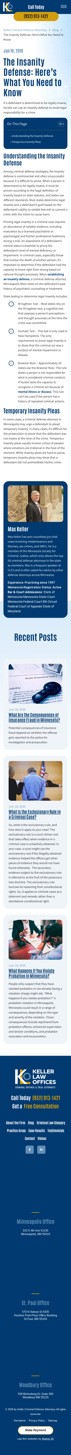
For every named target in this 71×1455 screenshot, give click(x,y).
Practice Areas (16, 1130)
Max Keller (18, 528)
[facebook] (30, 1150)
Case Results (36, 1130)
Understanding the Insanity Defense (32, 136)
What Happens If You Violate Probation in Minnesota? (31, 973)
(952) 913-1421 (36, 16)
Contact (30, 1138)
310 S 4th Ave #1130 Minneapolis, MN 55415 (35, 1232)
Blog (56, 30)
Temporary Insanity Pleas (26, 142)
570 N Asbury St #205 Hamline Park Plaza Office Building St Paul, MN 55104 (35, 1315)
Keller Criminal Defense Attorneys (25, 30)
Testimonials (56, 1130)
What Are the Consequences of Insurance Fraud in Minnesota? (34, 717)
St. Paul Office (35, 1302)
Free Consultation (41, 1105)
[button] (63, 5)
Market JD (48, 1438)
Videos (42, 1138)
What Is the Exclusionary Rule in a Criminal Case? (35, 814)
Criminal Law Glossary (51, 1122)
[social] (41, 1150)
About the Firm (15, 1122)
